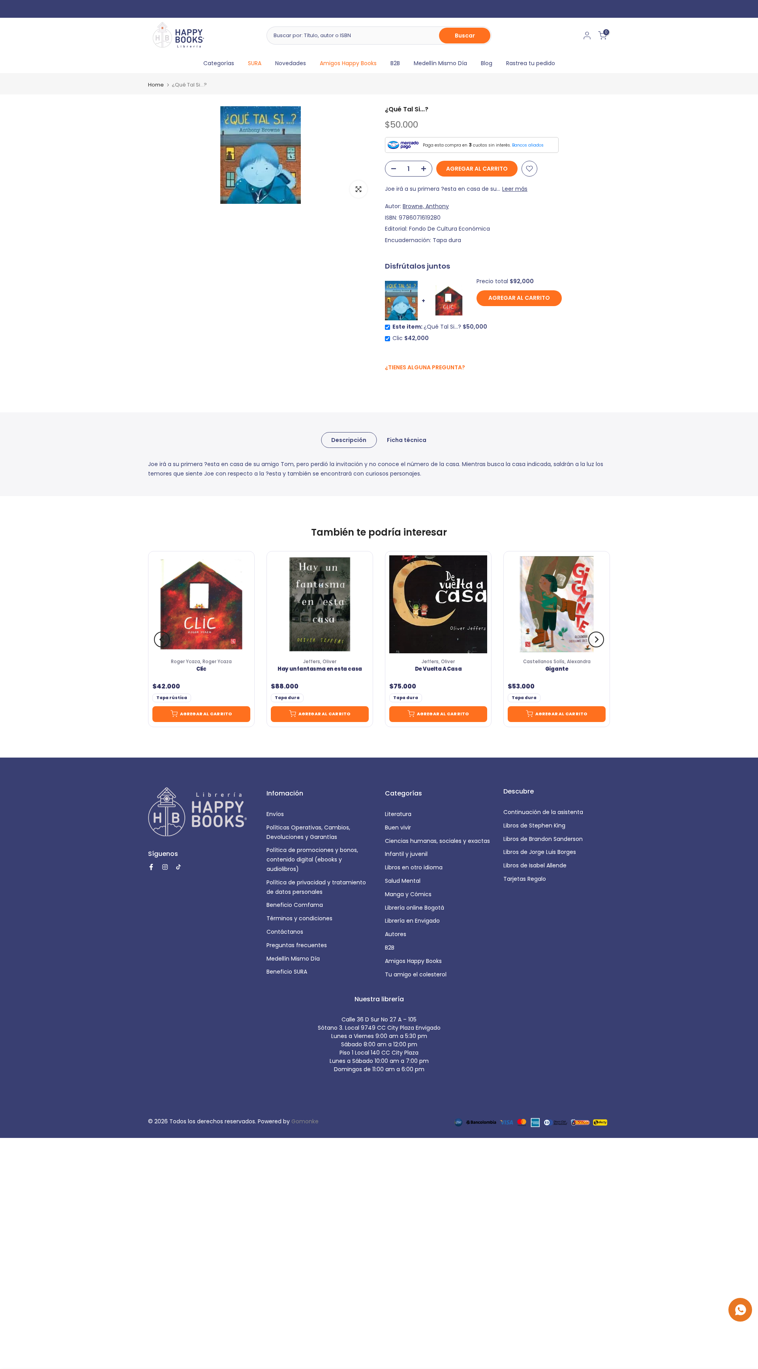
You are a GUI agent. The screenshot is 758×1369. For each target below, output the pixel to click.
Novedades (290, 63)
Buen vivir (398, 827)
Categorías (218, 63)
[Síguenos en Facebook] (389, 384)
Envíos (275, 814)
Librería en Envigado (412, 921)
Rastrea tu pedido (530, 63)
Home (156, 84)
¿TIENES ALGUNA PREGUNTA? (425, 367)
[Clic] (201, 604)
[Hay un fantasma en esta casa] (320, 604)
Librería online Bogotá (414, 908)
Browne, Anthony (426, 206)
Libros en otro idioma (414, 867)
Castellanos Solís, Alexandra (557, 661)
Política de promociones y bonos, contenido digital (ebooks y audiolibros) (312, 859)
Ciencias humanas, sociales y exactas (437, 841)
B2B (395, 63)
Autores (395, 934)
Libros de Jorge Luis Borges (539, 852)
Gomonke (305, 1121)
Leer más (514, 188)
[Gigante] (557, 604)
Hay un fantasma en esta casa (320, 669)
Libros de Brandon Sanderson (543, 839)
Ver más (418, 8)
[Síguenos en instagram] (405, 384)
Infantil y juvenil (406, 854)
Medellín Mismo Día (440, 63)
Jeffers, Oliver (319, 661)
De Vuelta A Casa (438, 669)
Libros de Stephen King (534, 825)
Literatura (398, 814)
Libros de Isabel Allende (535, 865)
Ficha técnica (406, 440)
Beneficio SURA (286, 972)
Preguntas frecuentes (296, 945)
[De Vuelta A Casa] (438, 604)
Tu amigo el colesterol (416, 974)
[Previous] (162, 639)
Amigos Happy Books (348, 63)
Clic (201, 669)
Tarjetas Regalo (524, 879)
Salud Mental (402, 881)
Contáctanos (284, 932)
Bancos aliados (528, 145)
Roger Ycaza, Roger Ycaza (201, 661)
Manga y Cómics (408, 894)
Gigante (556, 669)
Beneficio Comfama (294, 905)
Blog (486, 63)
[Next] (596, 639)
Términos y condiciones (299, 918)
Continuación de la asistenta (543, 812)
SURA (254, 63)
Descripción (348, 440)
